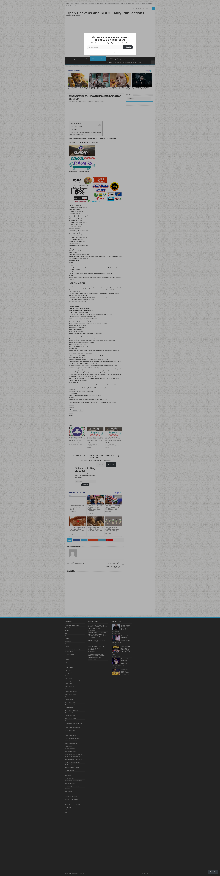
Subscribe (128, 47)
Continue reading (110, 52)
